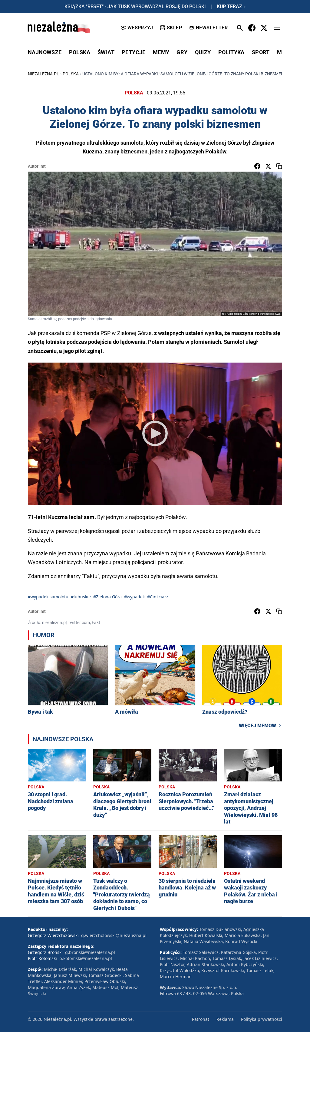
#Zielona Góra (107, 597)
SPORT (261, 52)
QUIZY (203, 52)
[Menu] (276, 27)
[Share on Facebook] (257, 166)
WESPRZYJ (140, 28)
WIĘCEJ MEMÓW (257, 725)
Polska (71, 73)
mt (43, 166)
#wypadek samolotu (48, 597)
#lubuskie (81, 597)
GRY (181, 52)
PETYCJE (134, 52)
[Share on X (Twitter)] (268, 166)
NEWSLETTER (212, 28)
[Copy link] (279, 166)
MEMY (161, 52)
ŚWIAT (105, 52)
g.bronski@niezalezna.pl (90, 952)
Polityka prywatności (261, 1019)
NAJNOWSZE (45, 52)
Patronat (200, 1019)
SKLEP (174, 28)
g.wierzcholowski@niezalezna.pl (114, 935)
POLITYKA (231, 52)
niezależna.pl (43, 73)
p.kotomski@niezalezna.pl (85, 958)
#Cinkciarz (157, 597)
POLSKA (79, 52)
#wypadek (134, 597)
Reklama (225, 1019)
